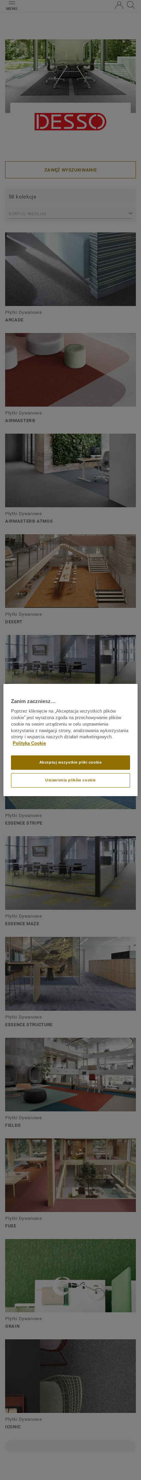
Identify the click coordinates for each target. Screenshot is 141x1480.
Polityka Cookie (29, 743)
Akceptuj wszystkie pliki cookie (70, 762)
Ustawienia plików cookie (70, 780)
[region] (70, 740)
